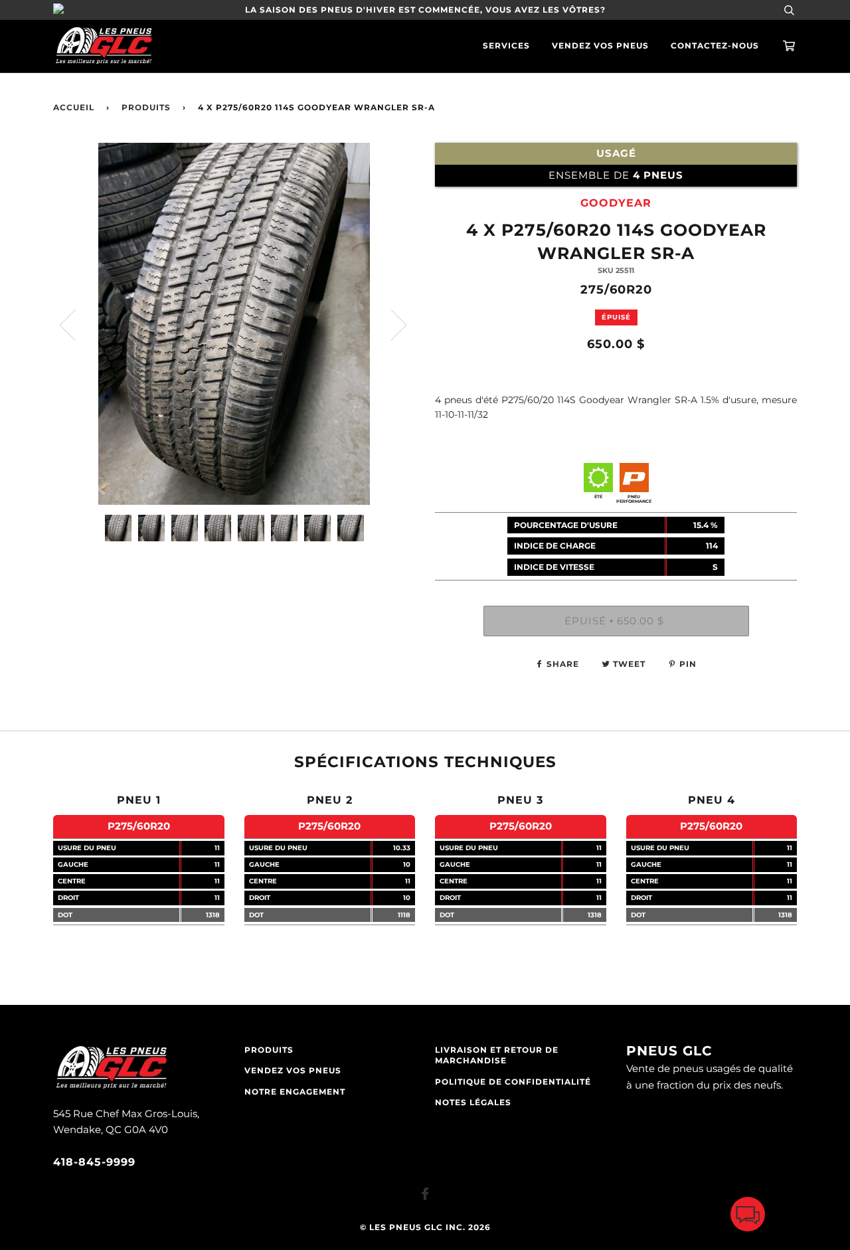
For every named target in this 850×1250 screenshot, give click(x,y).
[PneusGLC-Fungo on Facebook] (425, 1196)
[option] (234, 324)
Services (506, 45)
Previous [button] (75, 324)
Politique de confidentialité (513, 1082)
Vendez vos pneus (600, 45)
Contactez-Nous (715, 45)
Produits (146, 107)
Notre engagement (294, 1092)
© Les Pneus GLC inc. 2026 (425, 1227)
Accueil (73, 107)
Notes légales (473, 1102)
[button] (747, 1217)
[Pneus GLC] (111, 1087)
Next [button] (391, 324)
